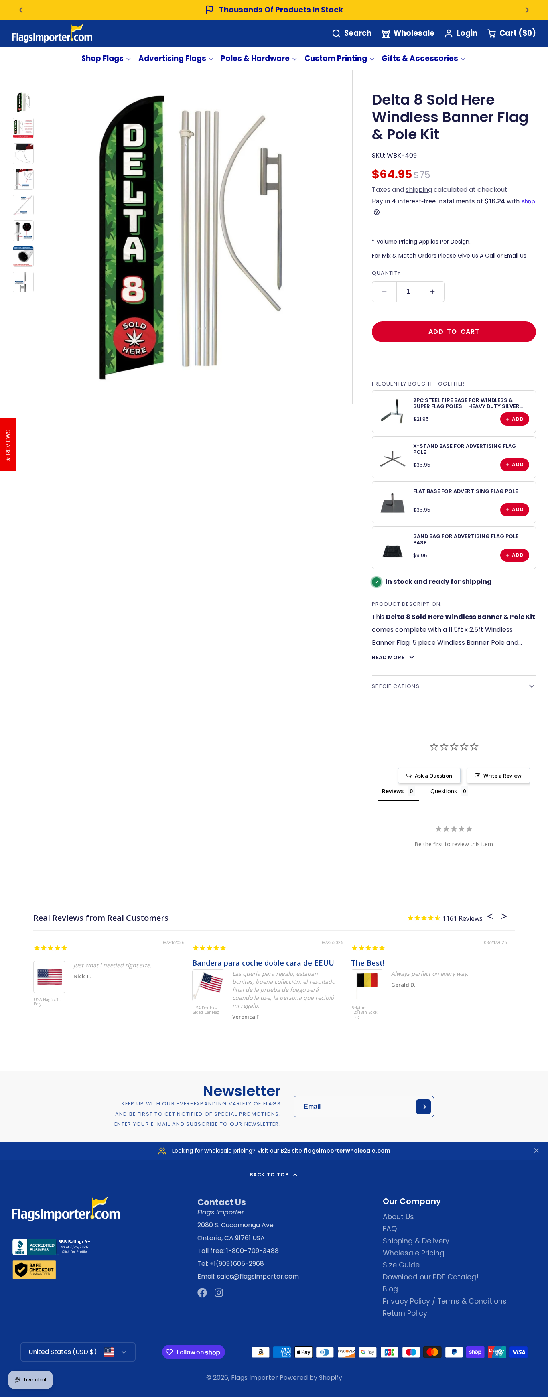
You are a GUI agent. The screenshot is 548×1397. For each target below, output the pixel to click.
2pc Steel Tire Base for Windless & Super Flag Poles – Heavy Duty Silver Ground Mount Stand (466, 406)
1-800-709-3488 (252, 1250)
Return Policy (405, 1313)
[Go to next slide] (527, 10)
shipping (419, 189)
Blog (390, 1289)
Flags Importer (254, 1377)
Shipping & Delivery (416, 1241)
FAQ (390, 1229)
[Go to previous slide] (21, 10)
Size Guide (401, 1265)
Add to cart (453, 331)
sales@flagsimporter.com (258, 1276)
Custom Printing (335, 58)
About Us (398, 1216)
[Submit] (423, 1106)
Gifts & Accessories (420, 58)
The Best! (367, 963)
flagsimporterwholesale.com (347, 1151)
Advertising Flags (172, 58)
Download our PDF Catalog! (431, 1277)
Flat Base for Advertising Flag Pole (465, 491)
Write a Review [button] (502, 775)
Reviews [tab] (393, 791)
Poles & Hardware (255, 58)
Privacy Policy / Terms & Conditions (445, 1301)
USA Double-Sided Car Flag (206, 1010)
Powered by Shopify (311, 1377)
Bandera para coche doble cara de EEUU (263, 963)
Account (460, 33)
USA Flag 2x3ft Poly (47, 1002)
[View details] (393, 411)
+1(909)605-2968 (237, 1263)
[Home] (52, 33)
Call (490, 256)
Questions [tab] (443, 791)
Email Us (514, 256)
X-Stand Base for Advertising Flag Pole (464, 449)
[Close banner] (536, 1151)
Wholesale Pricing (413, 1253)
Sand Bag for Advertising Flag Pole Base (465, 539)
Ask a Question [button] (433, 775)
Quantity (386, 273)
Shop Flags (102, 58)
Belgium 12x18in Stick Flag (364, 1012)
